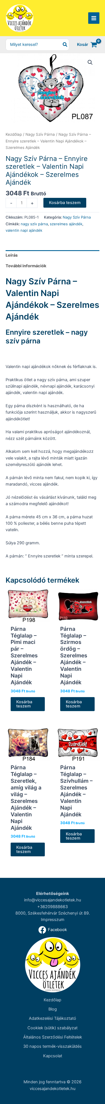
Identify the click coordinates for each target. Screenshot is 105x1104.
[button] (90, 62)
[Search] (65, 44)
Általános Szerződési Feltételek (52, 1037)
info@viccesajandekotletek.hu (52, 900)
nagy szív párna (34, 224)
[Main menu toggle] (93, 18)
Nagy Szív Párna (40, 134)
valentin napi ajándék (24, 230)
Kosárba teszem (65, 202)
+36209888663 (52, 906)
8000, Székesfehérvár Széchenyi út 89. (52, 913)
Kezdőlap (14, 134)
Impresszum (52, 919)
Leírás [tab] (12, 255)
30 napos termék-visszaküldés (52, 1046)
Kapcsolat (52, 1055)
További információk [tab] (26, 265)
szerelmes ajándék (66, 224)
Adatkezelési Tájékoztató (52, 1018)
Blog (52, 1009)
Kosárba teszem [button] (24, 704)
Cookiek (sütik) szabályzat (52, 1027)
